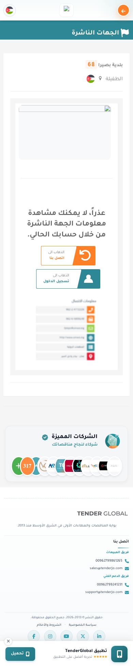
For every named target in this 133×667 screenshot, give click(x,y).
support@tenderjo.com (103, 592)
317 (27, 463)
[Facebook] (34, 636)
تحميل (17, 654)
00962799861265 (108, 561)
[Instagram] (50, 636)
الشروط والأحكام (49, 625)
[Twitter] (83, 636)
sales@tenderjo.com (106, 568)
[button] (9, 10)
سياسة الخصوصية (83, 625)
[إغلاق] (8, 641)
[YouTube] (66, 636)
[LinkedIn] (99, 636)
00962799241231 (109, 585)
